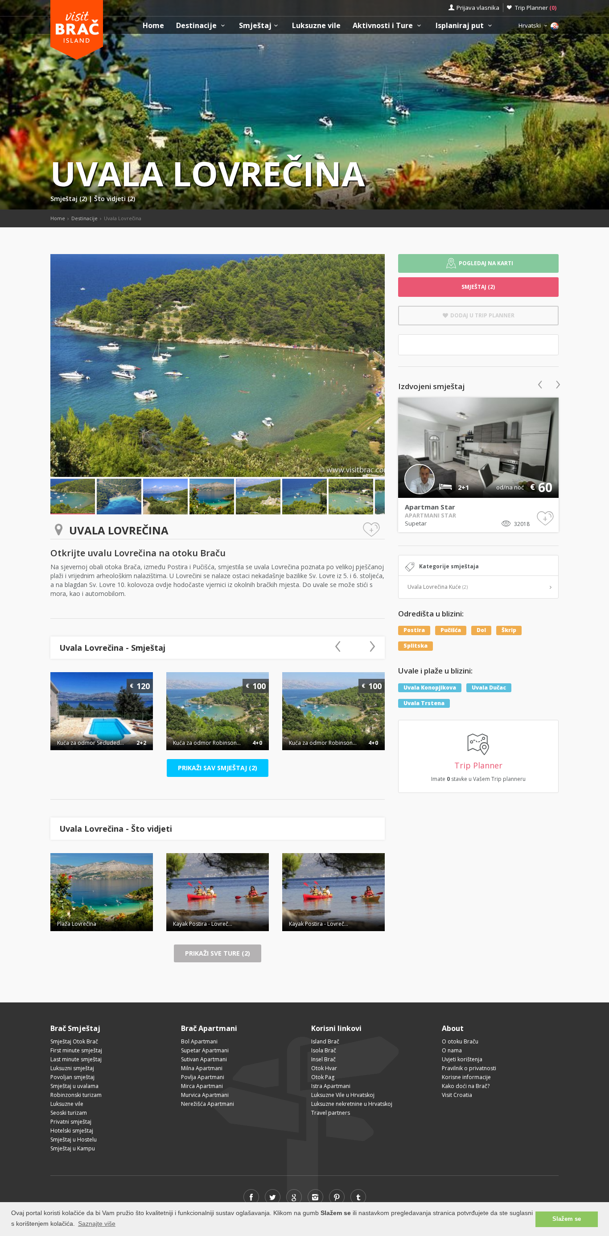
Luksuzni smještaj (72, 1068)
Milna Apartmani (201, 1068)
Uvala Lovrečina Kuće (437, 587)
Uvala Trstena (423, 703)
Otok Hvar (324, 1068)
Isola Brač (323, 1050)
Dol (481, 630)
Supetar (416, 523)
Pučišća (450, 630)
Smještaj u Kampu (72, 1148)
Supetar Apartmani (205, 1050)
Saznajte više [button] (96, 1223)
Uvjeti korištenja (462, 1059)
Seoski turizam (68, 1113)
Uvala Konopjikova (429, 687)
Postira (414, 630)
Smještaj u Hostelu (73, 1139)
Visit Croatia (457, 1095)
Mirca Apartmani (202, 1086)
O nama (452, 1050)
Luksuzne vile (316, 25)
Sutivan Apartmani (204, 1059)
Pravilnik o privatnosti (469, 1068)
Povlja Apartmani (202, 1077)
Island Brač (325, 1041)
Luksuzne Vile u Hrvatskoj (342, 1095)
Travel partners (330, 1113)
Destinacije (197, 25)
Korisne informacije (466, 1077)
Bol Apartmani (199, 1041)
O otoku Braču (460, 1041)
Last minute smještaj (76, 1059)
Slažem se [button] (566, 1219)
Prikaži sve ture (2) (217, 953)
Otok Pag (322, 1077)
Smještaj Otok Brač (74, 1041)
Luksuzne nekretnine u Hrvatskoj (351, 1104)
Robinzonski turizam (76, 1095)
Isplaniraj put (461, 25)
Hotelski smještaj (71, 1130)
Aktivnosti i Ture (384, 25)
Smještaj (255, 25)
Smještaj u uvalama (74, 1086)
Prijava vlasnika (478, 8)
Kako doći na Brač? (466, 1086)
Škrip (509, 630)
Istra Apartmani (330, 1086)
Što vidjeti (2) (114, 198)
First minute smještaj (76, 1050)
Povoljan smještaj (72, 1077)
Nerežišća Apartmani (207, 1104)
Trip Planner (535, 8)
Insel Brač (323, 1059)
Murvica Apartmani (205, 1095)
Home (153, 25)
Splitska (415, 645)
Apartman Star (430, 506)
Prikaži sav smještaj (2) (217, 768)
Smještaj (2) (69, 198)
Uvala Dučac (489, 687)
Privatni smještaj (70, 1121)
